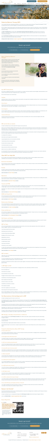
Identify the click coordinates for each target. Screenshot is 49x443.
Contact (19, 437)
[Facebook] (42, 433)
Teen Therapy (11, 250)
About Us (19, 432)
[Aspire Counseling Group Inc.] (34, 437)
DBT (2, 402)
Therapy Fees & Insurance (22, 434)
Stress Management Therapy (13, 215)
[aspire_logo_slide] (7, 2)
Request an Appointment (21, 435)
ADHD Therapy (11, 199)
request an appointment (18, 38)
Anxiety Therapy (11, 172)
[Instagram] (44, 433)
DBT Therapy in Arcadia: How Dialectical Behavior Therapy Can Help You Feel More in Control (9, 406)
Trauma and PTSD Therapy (13, 191)
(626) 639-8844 (13, 47)
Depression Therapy (12, 180)
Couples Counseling (12, 207)
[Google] (45, 433)
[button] (48, 9)
